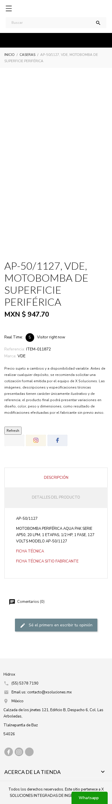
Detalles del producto (56, 497)
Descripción (56, 477)
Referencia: (14, 349)
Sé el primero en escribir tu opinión (60, 625)
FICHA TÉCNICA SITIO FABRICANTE (47, 561)
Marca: (10, 356)
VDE (22, 356)
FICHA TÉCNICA (30, 551)
